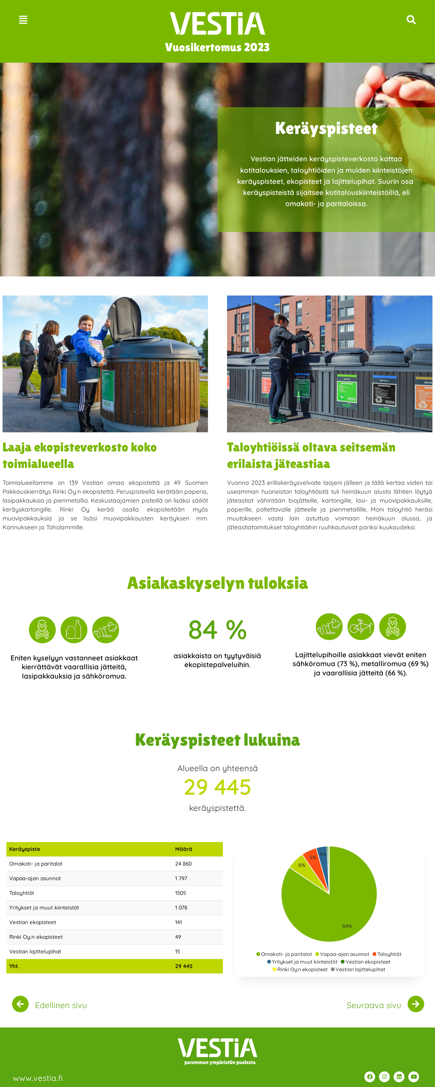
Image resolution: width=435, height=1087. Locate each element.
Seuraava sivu (374, 1005)
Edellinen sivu (61, 1005)
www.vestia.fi (38, 1078)
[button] (62, 20)
